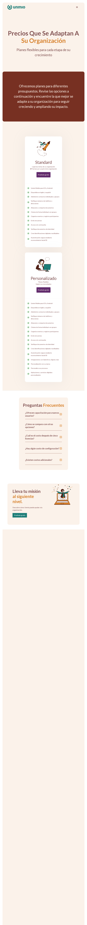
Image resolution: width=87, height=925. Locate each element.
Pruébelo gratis (43, 175)
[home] (16, 7)
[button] (77, 7)
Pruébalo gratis (19, 515)
